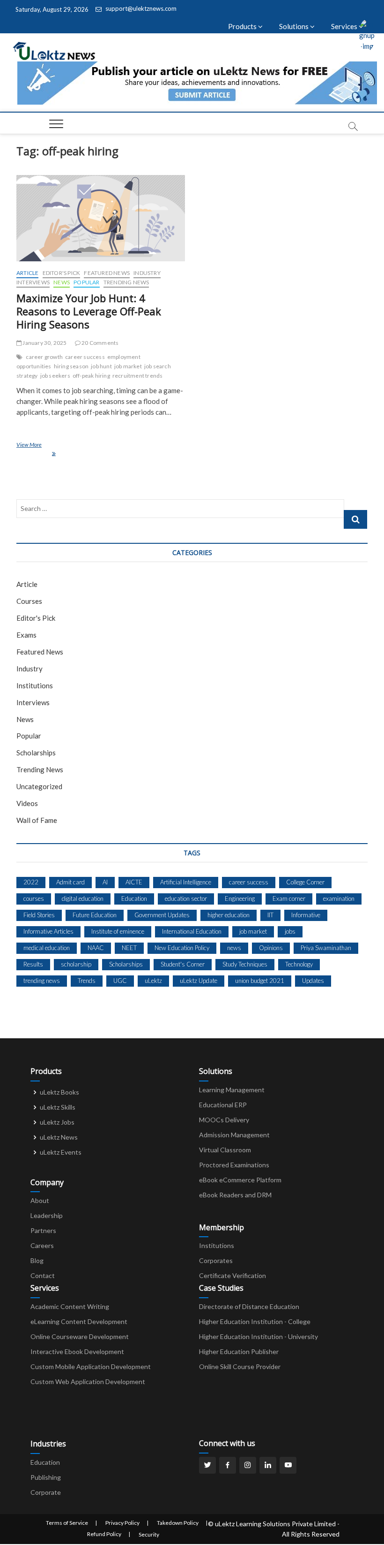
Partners (43, 1230)
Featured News (107, 272)
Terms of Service (67, 1522)
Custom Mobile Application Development (90, 1366)
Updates (313, 980)
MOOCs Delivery (224, 1120)
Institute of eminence (117, 931)
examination (338, 898)
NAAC (96, 947)
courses (33, 898)
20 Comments (99, 342)
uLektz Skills (57, 1107)
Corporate (45, 1492)
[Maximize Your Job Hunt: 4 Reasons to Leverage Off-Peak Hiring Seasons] (100, 218)
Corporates (216, 1260)
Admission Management (234, 1135)
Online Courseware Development (79, 1336)
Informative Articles (48, 931)
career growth (44, 356)
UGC (120, 980)
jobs (290, 931)
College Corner (305, 882)
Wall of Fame (36, 820)
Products (243, 26)
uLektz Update (198, 980)
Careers (42, 1245)
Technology (299, 964)
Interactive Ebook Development (77, 1351)
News (61, 282)
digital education (82, 898)
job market (128, 366)
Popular (86, 282)
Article (27, 272)
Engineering (240, 898)
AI (105, 882)
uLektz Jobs (57, 1122)
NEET (129, 947)
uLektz (153, 980)
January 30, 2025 (44, 342)
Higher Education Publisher (239, 1351)
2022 (30, 882)
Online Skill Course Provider (240, 1366)
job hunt (101, 366)
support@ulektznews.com (140, 8)
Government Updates (162, 915)
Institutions (34, 685)
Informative (305, 915)
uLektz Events (60, 1152)
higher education (228, 915)
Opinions (271, 947)
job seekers (55, 375)
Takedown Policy (178, 1522)
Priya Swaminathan (326, 947)
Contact (42, 1275)
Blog (37, 1260)
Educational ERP (223, 1105)
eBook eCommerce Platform (240, 1180)
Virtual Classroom (225, 1150)
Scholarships (36, 752)
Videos (27, 803)
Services (345, 26)
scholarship (76, 964)
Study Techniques (244, 964)
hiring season (71, 366)
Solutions (294, 26)
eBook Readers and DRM (235, 1195)
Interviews (33, 282)
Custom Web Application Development (87, 1381)
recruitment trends (137, 375)
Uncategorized (39, 786)
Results (33, 964)
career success (85, 356)
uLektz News (59, 1137)
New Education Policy (182, 947)
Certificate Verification (232, 1275)
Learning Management (232, 1090)
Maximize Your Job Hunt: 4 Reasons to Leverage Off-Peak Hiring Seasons (88, 311)
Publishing (45, 1477)
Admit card (70, 882)
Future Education (95, 915)
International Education (192, 931)
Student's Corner (183, 964)
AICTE (134, 882)
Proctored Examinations (234, 1165)
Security (149, 1534)
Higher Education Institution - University (258, 1336)
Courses (29, 601)
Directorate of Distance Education (249, 1306)
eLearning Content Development (78, 1321)
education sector (186, 898)
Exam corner (289, 898)
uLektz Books (59, 1092)
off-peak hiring (91, 375)
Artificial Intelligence (185, 882)
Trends (87, 980)
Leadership (46, 1215)
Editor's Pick (62, 272)
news (234, 947)
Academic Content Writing (69, 1306)
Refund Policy (104, 1533)
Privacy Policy (122, 1522)
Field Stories (39, 915)
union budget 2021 (259, 980)
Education (134, 898)
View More (94, 449)
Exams (26, 635)
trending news (41, 980)
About (39, 1200)
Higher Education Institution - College (254, 1321)
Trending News (126, 282)
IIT (270, 915)
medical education (46, 947)
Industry (147, 272)
